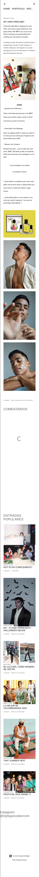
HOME (6, 9)
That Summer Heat (14, 760)
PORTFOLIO (18, 9)
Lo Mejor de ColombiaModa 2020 (15, 706)
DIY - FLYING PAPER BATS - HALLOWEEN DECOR (17, 629)
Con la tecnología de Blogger (21, 856)
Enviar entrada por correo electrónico (22, 400)
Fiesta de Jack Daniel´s (17, 794)
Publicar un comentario (18, 634)
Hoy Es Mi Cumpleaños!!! (17, 567)
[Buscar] (34, 3)
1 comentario (15, 571)
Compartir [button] (6, 400)
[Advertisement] (19, 488)
